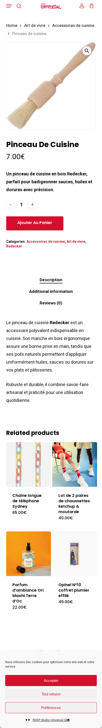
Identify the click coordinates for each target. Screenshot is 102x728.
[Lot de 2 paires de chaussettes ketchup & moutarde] (74, 464)
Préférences (51, 708)
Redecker (14, 246)
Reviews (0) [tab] (51, 302)
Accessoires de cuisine (73, 25)
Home (11, 25)
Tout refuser (51, 694)
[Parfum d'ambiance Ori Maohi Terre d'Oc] (28, 553)
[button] (9, 5)
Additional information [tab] (51, 291)
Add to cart (34, 223)
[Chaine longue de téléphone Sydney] (28, 464)
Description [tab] (51, 279)
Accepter (51, 680)
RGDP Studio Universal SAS (51, 720)
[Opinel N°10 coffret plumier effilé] (74, 553)
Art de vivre (34, 25)
